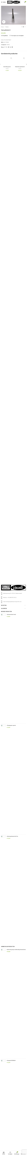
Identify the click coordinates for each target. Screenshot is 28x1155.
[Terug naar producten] (23, 27)
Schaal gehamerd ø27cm (12, 836)
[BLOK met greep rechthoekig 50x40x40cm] (3, 1003)
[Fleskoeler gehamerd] (20, 60)
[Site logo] (13, 2)
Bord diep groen (7, 66)
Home (2, 26)
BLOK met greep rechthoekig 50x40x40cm (16, 949)
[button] (26, 64)
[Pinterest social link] (9, 47)
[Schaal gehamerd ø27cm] (3, 890)
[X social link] (7, 47)
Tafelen (7, 26)
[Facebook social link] (5, 47)
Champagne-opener (11, 725)
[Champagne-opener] (3, 779)
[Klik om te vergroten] (3, 21)
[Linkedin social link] (10, 47)
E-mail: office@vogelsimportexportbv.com (12, 601)
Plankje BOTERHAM (11, 1060)
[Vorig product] (21, 27)
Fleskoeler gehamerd (20, 66)
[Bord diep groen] (7, 60)
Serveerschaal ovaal (11, 614)
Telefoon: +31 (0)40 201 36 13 (9, 597)
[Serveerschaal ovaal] (3, 668)
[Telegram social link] (12, 47)
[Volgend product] (25, 27)
